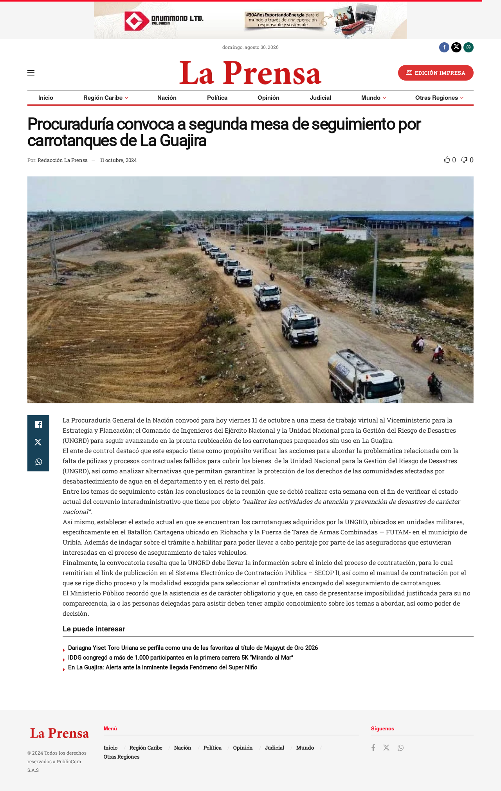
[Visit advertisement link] (250, 19)
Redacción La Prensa (63, 160)
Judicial (320, 97)
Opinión (268, 97)
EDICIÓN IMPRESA (439, 72)
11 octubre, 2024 (118, 160)
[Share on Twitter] (38, 443)
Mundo (370, 97)
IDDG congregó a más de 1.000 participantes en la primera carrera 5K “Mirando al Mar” (180, 657)
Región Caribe (103, 97)
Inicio (45, 97)
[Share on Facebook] (38, 424)
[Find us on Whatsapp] (468, 47)
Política (217, 97)
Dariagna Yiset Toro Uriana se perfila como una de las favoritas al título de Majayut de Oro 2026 (193, 647)
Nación (167, 97)
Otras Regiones (436, 97)
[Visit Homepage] (250, 72)
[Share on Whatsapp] (38, 462)
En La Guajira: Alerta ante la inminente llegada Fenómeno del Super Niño (163, 667)
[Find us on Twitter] (456, 47)
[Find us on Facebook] (444, 47)
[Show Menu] (30, 73)
